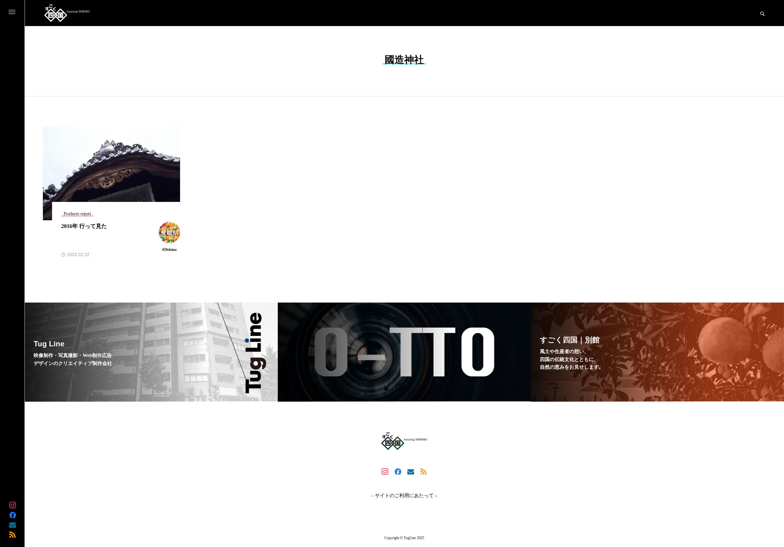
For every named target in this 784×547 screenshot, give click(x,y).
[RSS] (12, 534)
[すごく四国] (67, 13)
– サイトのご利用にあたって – (404, 495)
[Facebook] (12, 515)
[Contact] (12, 524)
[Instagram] (12, 505)
